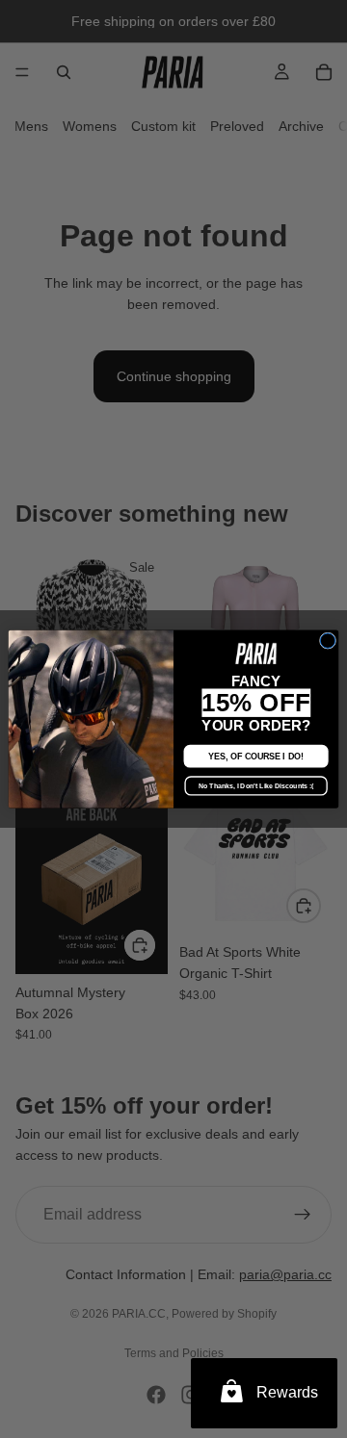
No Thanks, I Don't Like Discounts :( (256, 785)
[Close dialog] (327, 640)
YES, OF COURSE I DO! (255, 756)
